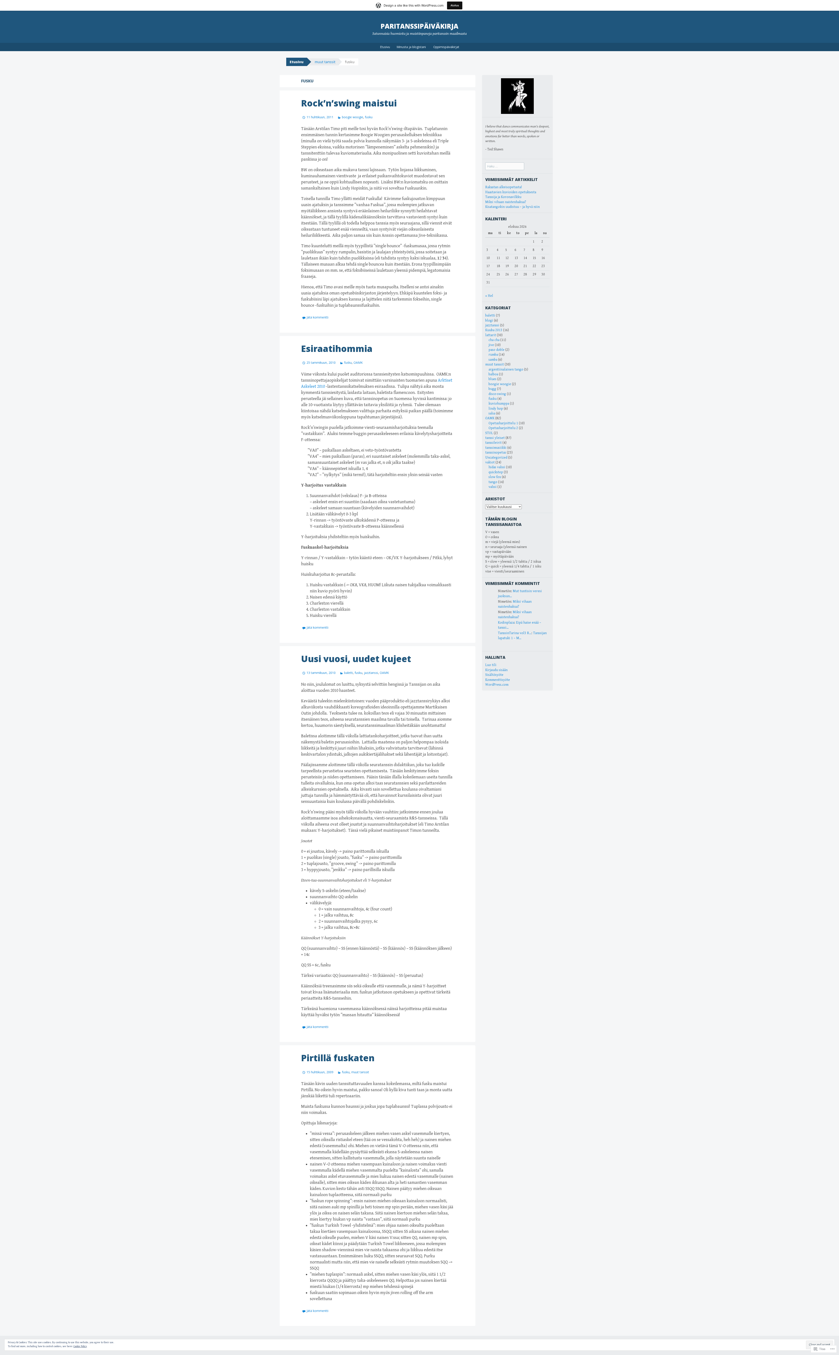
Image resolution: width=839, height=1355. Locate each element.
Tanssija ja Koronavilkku (503, 197)
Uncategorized (496, 458)
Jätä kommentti (317, 317)
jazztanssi (371, 673)
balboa (493, 374)
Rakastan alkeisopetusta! (503, 187)
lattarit (490, 335)
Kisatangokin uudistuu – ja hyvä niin (512, 207)
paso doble (496, 350)
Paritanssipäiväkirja (419, 26)
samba (493, 360)
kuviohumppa (499, 404)
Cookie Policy (80, 1346)
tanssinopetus (495, 453)
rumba (493, 355)
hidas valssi (497, 467)
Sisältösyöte (494, 675)
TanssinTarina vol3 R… (514, 633)
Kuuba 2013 (493, 330)
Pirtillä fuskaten (337, 1058)
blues (492, 379)
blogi (489, 320)
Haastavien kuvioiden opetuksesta (510, 192)
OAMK (358, 362)
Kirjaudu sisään (496, 670)
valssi (493, 487)
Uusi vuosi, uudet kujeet (356, 659)
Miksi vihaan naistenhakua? (505, 202)
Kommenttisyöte (497, 680)
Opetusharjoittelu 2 (503, 428)
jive (491, 345)
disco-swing (497, 394)
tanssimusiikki (495, 448)
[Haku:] (504, 166)
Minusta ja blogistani (411, 47)
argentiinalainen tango (506, 369)
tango (493, 482)
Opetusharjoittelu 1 (503, 423)
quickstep (496, 472)
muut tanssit (325, 61)
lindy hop (496, 409)
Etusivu (385, 47)
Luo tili (490, 665)
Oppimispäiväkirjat (446, 47)
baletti (348, 673)
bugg (492, 389)
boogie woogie (352, 117)
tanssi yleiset (495, 438)
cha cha (494, 340)
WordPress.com (496, 685)
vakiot (490, 462)
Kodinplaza (506, 623)
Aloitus (455, 5)
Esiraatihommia (337, 349)
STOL (489, 433)
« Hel (489, 296)
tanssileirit (493, 443)
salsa (492, 413)
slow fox (495, 477)
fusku (369, 117)
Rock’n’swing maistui (349, 103)
